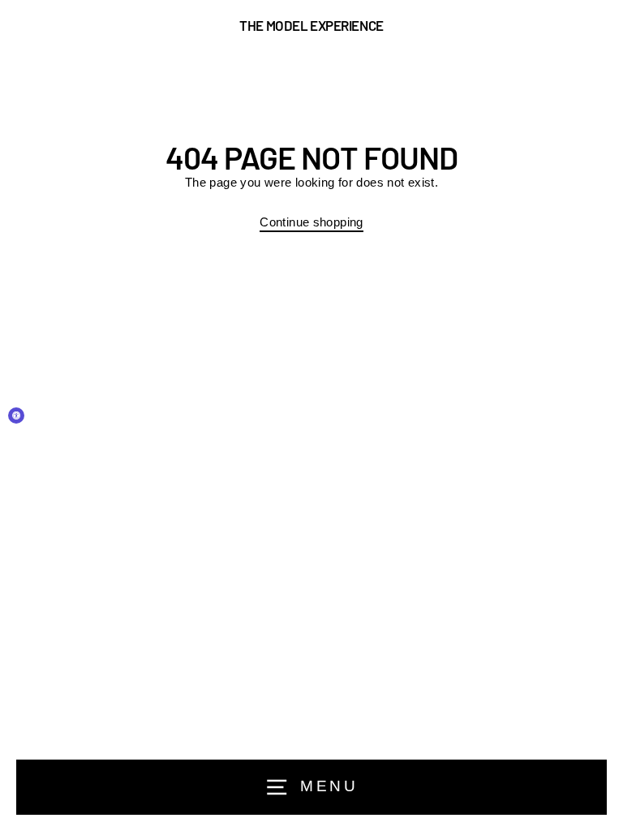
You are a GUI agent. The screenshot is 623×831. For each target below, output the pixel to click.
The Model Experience (311, 25)
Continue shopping (311, 222)
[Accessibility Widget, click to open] (16, 415)
